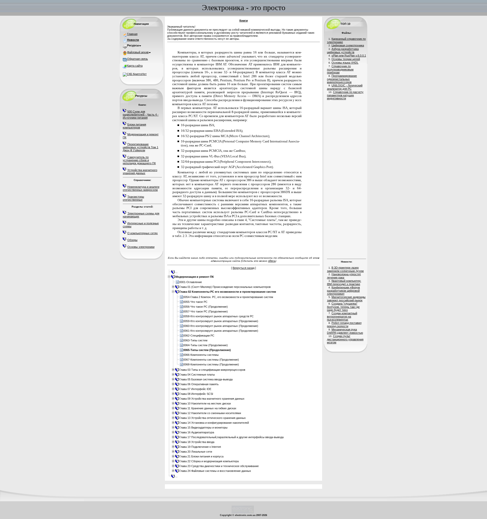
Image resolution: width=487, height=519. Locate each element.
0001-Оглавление (190, 282)
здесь (271, 260)
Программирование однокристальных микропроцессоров (342, 79)
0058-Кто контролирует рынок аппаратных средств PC (218, 316)
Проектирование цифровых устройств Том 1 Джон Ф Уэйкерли (140, 147)
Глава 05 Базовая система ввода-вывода (206, 379)
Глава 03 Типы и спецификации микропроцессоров (212, 369)
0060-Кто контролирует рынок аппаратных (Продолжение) (220, 325)
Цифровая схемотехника (348, 45)
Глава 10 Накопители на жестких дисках (205, 403)
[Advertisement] (346, 179)
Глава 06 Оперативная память (199, 384)
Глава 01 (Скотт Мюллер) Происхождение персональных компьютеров (225, 286)
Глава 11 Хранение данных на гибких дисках (207, 408)
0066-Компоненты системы (201, 354)
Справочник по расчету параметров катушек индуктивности (345, 95)
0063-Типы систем (195, 340)
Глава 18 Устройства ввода (196, 441)
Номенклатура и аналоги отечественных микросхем (141, 188)
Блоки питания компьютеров (134, 126)
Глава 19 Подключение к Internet (200, 446)
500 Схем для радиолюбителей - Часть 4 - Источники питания (141, 114)
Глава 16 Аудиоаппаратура (196, 432)
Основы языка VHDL (345, 62)
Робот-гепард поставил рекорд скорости (344, 324)
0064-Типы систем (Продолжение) (205, 345)
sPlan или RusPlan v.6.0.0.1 (349, 55)
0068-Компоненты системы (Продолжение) (211, 364)
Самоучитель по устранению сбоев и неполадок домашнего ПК (139, 160)
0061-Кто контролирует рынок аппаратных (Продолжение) (220, 330)
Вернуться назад (243, 267)
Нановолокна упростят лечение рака (344, 276)
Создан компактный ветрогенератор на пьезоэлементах (342, 316)
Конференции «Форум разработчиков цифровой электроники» (343, 290)
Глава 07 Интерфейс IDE (195, 389)
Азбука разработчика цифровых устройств (343, 50)
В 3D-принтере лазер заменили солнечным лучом (345, 269)
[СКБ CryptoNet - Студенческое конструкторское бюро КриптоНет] (135, 74)
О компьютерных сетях (142, 233)
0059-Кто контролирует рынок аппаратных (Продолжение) (220, 321)
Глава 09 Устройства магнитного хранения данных (212, 398)
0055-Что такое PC (195, 301)
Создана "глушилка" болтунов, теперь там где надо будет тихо (343, 306)
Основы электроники (140, 246)
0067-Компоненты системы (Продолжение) (211, 359)
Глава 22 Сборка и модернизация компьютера (209, 461)
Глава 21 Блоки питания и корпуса (201, 456)
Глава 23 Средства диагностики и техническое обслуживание (219, 466)
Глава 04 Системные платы (197, 374)
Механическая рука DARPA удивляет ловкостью (345, 331)
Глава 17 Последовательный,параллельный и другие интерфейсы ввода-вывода (231, 437)
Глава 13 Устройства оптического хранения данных (212, 417)
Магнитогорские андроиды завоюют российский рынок (346, 298)
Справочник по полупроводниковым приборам (340, 69)
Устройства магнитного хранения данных (140, 172)
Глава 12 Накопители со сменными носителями (210, 413)
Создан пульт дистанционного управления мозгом (345, 339)
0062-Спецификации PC (198, 335)
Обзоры (132, 240)
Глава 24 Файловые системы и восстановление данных (215, 470)
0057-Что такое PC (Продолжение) (205, 311)
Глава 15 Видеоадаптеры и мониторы (203, 427)
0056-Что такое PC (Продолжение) (205, 306)
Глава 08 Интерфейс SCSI (196, 393)
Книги (243, 20)
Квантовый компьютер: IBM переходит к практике (344, 282)
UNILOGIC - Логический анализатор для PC (344, 87)
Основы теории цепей (346, 59)
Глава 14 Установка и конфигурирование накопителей (214, 422)
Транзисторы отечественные (133, 198)
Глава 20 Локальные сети (195, 451)
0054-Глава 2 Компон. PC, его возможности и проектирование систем (228, 297)
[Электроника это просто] (243, 512)
